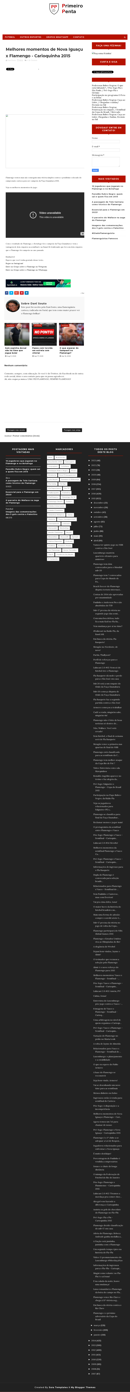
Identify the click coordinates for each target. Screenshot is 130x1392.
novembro (99, 507)
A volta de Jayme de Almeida (106, 1043)
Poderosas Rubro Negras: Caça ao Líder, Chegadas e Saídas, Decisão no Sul (108, 116)
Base (50, 457)
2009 (94, 1364)
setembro (99, 517)
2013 (93, 1345)
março (97, 1325)
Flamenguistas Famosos (105, 238)
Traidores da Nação (65, 554)
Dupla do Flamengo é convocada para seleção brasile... (106, 878)
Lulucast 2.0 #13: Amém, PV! (106, 991)
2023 (93, 460)
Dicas (73, 471)
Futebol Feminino (55, 510)
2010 (93, 1359)
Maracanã (52, 528)
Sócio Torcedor (70, 550)
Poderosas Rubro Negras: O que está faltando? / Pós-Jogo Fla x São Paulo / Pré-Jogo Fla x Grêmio (107, 89)
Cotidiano (65, 466)
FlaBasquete (53, 493)
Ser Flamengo (54, 550)
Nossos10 (64, 537)
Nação (69, 532)
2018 (93, 484)
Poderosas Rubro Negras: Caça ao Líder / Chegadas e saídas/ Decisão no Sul (108, 102)
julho (96, 526)
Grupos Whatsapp (57, 37)
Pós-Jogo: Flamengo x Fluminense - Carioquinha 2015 (106, 1185)
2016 (93, 493)
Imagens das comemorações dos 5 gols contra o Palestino (21, 513)
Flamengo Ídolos (55, 501)
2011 (93, 1354)
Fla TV (66, 488)
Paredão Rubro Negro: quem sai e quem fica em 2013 (23, 470)
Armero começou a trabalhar (107, 707)
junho (97, 531)
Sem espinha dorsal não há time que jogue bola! (15, 350)
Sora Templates (58, 1387)
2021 (93, 470)
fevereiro (98, 1330)
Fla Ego (63, 484)
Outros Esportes (30, 37)
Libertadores (53, 524)
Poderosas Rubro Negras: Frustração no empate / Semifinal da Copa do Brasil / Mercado (108, 109)
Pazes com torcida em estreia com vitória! (42, 350)
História (51, 519)
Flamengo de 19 (68, 497)
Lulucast (66, 524)
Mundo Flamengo (55, 532)
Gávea (70, 515)
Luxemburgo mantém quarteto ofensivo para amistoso (105, 556)
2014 (93, 1340)
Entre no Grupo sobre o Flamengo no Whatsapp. (26, 270)
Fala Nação (53, 479)
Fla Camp (52, 484)
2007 (93, 1373)
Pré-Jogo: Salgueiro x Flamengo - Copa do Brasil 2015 (107, 787)
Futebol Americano (56, 506)
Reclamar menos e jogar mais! (108, 822)
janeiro (97, 1334)
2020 (94, 474)
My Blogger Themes (83, 1387)
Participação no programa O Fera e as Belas (108, 96)
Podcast (69, 541)
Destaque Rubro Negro (58, 471)
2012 (93, 1350)
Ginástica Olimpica (56, 515)
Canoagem (69, 462)
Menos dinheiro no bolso (105, 1093)
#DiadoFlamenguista (103, 233)
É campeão (53, 559)
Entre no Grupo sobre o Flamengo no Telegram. (26, 267)
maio (96, 536)
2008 (94, 1369)
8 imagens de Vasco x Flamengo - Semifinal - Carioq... (105, 1011)
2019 (93, 479)
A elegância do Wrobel (104, 946)
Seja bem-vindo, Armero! (105, 1080)
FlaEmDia (66, 493)
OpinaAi (75, 537)
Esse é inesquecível (67, 475)
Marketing (64, 528)
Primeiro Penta (64, 546)
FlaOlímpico (53, 497)
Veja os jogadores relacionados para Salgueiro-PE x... (103, 806)
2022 (93, 465)
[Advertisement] (65, 25)
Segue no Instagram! (14, 263)
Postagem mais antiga (72, 430)
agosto (97, 521)
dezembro (99, 502)
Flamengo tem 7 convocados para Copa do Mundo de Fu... (107, 578)
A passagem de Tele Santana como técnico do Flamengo (21, 481)
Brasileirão (60, 457)
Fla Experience (54, 488)
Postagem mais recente (16, 430)
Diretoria (52, 475)
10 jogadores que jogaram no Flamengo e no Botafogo (21, 462)
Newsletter (52, 537)
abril (96, 540)
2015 (93, 498)
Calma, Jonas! (99, 996)
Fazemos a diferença (70, 479)
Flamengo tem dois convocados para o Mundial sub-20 (107, 567)
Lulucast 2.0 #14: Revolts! (105, 843)
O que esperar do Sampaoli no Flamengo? (69, 350)
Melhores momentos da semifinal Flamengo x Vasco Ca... (107, 850)
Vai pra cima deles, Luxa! (105, 902)
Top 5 (50, 554)
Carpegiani (53, 466)
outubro (98, 512)
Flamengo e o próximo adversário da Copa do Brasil (105, 1316)
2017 (93, 489)
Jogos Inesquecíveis (66, 519)
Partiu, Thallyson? (102, 655)
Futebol (10, 37)
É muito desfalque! (102, 1153)
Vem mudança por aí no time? (107, 626)
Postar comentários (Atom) (26, 435)
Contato (78, 37)
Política (51, 546)
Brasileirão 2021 (55, 462)
